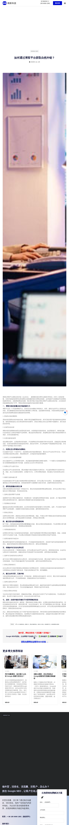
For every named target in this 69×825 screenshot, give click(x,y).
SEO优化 (7, 671)
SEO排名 (27, 524)
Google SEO (34, 51)
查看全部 (7, 702)
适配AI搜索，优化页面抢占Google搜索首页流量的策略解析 (44, 676)
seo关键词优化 (20, 624)
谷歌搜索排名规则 (55, 624)
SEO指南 (36, 671)
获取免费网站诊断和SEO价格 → (34, 642)
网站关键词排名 (33, 624)
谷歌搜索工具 (47, 624)
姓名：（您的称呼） (45, 802)
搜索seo (27, 624)
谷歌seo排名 (41, 624)
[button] (64, 3)
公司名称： (43, 810)
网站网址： (43, 817)
